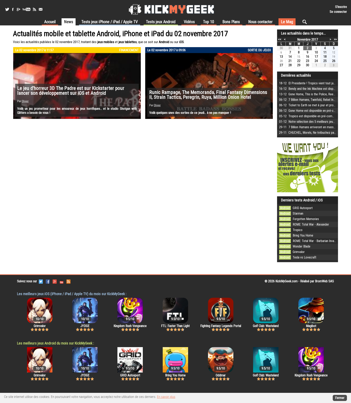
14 (290, 57)
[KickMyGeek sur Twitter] (7, 9)
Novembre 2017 (307, 39)
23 (307, 61)
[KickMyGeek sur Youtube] (26, 9)
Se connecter (338, 12)
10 (316, 52)
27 (281, 65)
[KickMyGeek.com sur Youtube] (61, 281)
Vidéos (189, 21)
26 (333, 61)
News (68, 21)
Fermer (339, 398)
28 (290, 65)
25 (325, 61)
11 (325, 52)
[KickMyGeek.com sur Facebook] (47, 281)
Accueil (50, 21)
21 (290, 61)
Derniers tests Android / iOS (302, 200)
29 (298, 65)
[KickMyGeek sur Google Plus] (18, 9)
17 (316, 57)
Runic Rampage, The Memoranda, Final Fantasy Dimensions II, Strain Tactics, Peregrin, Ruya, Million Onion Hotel (208, 94)
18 (325, 57)
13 (281, 57)
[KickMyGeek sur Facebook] (12, 9)
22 (298, 61)
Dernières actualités (296, 75)
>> (335, 39)
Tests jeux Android (161, 21)
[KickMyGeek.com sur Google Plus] (54, 281)
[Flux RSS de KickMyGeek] (34, 9)
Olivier (25, 101)
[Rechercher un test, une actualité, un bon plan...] (305, 21)
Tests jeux (109, 21)
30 (281, 48)
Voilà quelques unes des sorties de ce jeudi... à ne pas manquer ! (190, 113)
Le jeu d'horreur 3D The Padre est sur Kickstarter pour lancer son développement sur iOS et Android (70, 90)
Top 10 (208, 21)
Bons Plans (231, 21)
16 (307, 57)
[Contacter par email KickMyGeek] (41, 9)
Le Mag (287, 21)
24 (316, 61)
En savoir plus (166, 397)
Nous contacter (260, 21)
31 (290, 48)
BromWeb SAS (324, 281)
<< (279, 39)
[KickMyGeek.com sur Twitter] (40, 281)
